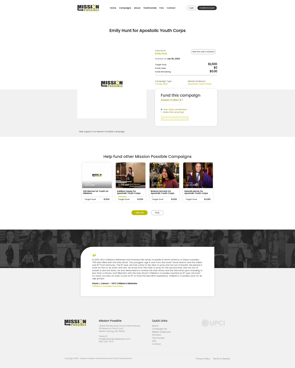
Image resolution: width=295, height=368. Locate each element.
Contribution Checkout (175, 118)
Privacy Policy (203, 358)
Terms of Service (221, 358)
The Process (158, 338)
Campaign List (159, 328)
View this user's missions (203, 51)
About (137, 7)
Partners (156, 334)
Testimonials (150, 7)
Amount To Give (172, 100)
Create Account (207, 8)
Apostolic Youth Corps (199, 83)
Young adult (161, 83)
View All (139, 212)
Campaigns (125, 7)
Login (191, 8)
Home (113, 7)
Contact (171, 7)
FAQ (161, 7)
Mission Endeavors (161, 331)
